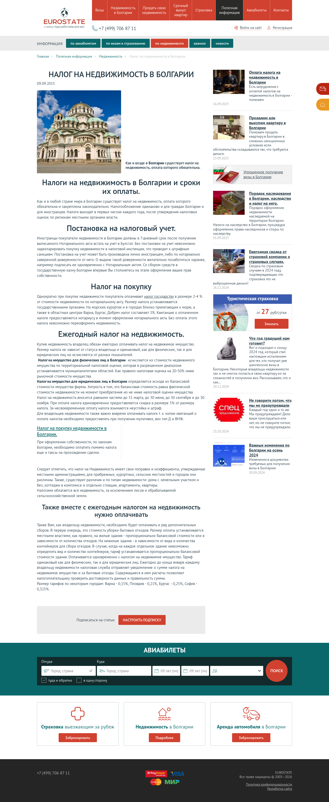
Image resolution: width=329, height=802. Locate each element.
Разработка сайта (279, 789)
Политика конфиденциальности (269, 784)
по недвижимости (169, 43)
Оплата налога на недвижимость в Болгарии (264, 77)
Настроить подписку (142, 620)
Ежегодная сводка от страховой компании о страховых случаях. (269, 256)
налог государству (159, 296)
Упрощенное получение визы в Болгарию (263, 174)
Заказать (272, 324)
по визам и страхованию (125, 43)
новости (222, 43)
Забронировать (77, 737)
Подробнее (164, 737)
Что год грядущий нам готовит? (269, 341)
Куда (101, 661)
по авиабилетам (83, 43)
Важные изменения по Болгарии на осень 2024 (269, 450)
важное (200, 43)
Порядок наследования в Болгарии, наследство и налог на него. (270, 198)
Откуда (46, 661)
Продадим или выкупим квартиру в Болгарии (267, 122)
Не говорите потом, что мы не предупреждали (270, 403)
